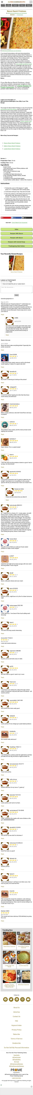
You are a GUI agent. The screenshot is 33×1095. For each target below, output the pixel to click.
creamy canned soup (26, 121)
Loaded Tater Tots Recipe (9, 966)
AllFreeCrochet (16, 1057)
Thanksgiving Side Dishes (16, 246)
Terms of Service (16, 1039)
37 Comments (20, 14)
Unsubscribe (16, 1043)
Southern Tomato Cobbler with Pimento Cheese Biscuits (9, 986)
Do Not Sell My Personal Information (16, 1048)
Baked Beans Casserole (9, 946)
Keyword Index (17, 1025)
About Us (16, 1007)
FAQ (16, 1021)
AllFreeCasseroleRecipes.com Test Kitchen (17, 13)
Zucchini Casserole (23, 965)
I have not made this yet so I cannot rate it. (13, 284)
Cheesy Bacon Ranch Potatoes (12, 143)
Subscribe (16, 1034)
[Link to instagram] (22, 999)
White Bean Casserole (23, 984)
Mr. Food (16, 1062)
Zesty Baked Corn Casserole (19, 222)
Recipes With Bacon (16, 233)
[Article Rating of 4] (13, 14)
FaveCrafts (16, 1055)
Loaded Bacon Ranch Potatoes (12, 149)
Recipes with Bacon (16, 238)
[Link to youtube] (28, 999)
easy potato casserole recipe (24, 64)
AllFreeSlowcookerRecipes (16, 1066)
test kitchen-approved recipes (9, 109)
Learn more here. (16, 1078)
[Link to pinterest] (17, 999)
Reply (2, 314)
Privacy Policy (16, 1030)
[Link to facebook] (5, 999)
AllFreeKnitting (16, 1059)
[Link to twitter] (11, 999)
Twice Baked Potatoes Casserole (23, 947)
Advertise (16, 1012)
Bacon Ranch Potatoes (16, 272)
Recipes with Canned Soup (16, 242)
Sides (16, 229)
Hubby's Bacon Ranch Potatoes (12, 146)
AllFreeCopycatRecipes (16, 1064)
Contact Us (16, 1016)
